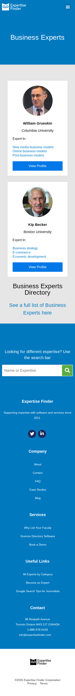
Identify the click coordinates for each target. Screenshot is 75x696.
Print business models (28, 155)
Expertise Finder (37, 401)
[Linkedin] (42, 434)
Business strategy (25, 248)
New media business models (33, 147)
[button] (67, 6)
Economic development (29, 256)
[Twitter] (32, 434)
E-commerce (22, 252)
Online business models (30, 151)
